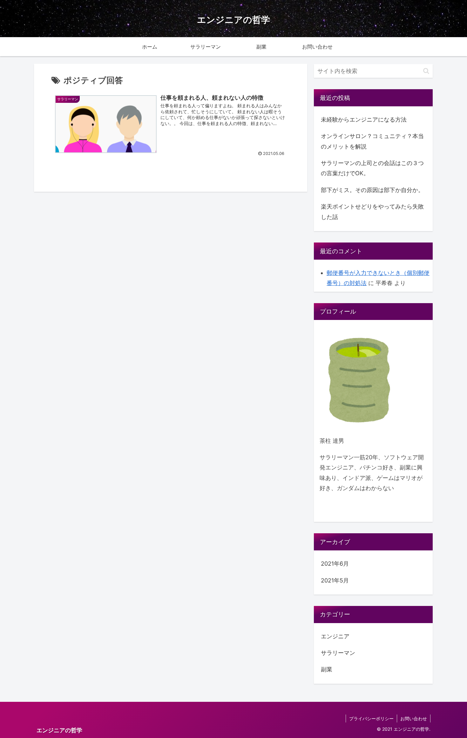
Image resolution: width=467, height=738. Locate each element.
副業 (326, 669)
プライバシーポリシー (371, 718)
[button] (426, 71)
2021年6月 (335, 563)
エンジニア (335, 636)
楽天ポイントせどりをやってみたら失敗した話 (372, 211)
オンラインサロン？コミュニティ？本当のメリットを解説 (372, 141)
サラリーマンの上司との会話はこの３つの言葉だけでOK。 (372, 168)
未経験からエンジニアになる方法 (364, 119)
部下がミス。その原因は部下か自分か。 (372, 190)
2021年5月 (335, 580)
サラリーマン (338, 652)
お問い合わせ (413, 718)
